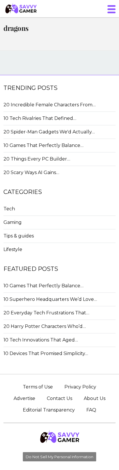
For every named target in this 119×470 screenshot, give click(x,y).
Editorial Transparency (49, 410)
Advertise (24, 398)
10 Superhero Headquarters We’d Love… (50, 299)
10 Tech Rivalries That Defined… (39, 118)
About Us (94, 398)
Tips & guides (18, 236)
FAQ (91, 410)
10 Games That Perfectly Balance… (43, 145)
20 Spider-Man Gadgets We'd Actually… (49, 132)
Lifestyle (12, 249)
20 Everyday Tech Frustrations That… (46, 313)
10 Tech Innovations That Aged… (40, 340)
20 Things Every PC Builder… (36, 159)
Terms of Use (38, 387)
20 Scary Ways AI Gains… (31, 172)
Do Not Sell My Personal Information (59, 456)
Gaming (12, 222)
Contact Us (59, 398)
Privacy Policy (80, 387)
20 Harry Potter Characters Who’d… (44, 326)
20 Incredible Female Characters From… (49, 104)
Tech (9, 209)
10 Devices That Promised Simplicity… (45, 353)
